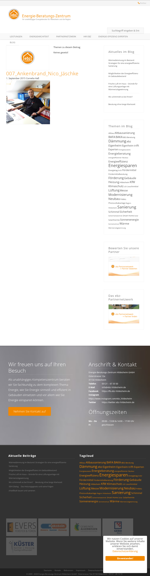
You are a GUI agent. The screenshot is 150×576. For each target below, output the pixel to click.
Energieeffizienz (118, 161)
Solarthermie (114, 220)
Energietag (113, 170)
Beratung (131, 137)
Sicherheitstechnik (115, 216)
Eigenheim (114, 145)
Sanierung (126, 207)
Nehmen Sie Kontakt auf (29, 411)
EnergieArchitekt (39, 36)
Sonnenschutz (113, 224)
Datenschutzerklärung (97, 570)
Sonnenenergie (129, 219)
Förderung (116, 178)
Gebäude (130, 178)
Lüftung (113, 190)
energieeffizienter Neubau (118, 158)
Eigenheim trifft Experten (130, 467)
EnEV (120, 170)
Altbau (111, 133)
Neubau (114, 199)
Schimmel (113, 211)
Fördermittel (129, 170)
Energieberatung (119, 153)
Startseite (48, 570)
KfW (132, 182)
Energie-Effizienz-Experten (113, 36)
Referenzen (68, 570)
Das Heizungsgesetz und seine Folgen (37, 486)
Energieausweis (125, 150)
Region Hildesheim (104, 493)
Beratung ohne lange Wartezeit (121, 104)
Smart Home (128, 215)
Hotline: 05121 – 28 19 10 (139, 3)
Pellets (123, 199)
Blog (12, 42)
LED (125, 187)
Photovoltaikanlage (116, 203)
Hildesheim (124, 182)
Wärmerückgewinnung (117, 228)
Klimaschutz (115, 186)
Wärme (124, 223)
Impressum (80, 570)
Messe (124, 190)
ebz (129, 141)
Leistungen (16, 36)
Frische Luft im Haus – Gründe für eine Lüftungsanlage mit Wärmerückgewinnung (123, 86)
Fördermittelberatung (117, 174)
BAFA (111, 137)
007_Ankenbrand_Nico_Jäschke (42, 73)
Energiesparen (122, 165)
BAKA (119, 137)
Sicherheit (126, 211)
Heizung (113, 182)
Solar (136, 216)
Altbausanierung (125, 133)
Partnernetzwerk (66, 36)
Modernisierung (120, 194)
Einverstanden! (125, 558)
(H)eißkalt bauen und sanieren (22, 490)
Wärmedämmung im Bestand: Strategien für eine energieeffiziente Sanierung (123, 63)
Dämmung (117, 140)
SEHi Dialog (14, 486)
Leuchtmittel (132, 186)
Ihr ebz (87, 36)
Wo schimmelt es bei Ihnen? (120, 96)
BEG (125, 137)
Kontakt (58, 570)
